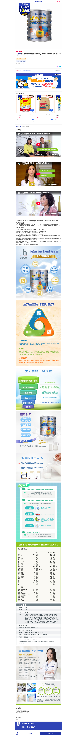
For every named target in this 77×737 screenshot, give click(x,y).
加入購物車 (29, 733)
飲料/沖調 (18, 64)
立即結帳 (50, 733)
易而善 (19, 54)
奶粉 (22, 64)
